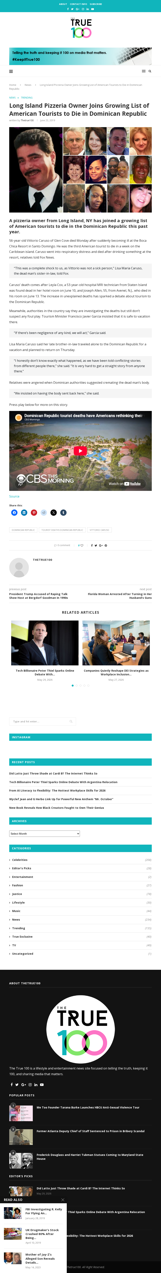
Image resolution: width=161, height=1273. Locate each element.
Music (81, 911)
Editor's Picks (81, 868)
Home (12, 85)
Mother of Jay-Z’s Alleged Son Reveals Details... (40, 1258)
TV (81, 945)
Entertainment (81, 877)
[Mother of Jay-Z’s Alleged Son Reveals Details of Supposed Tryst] (13, 1258)
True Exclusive (81, 936)
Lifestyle (81, 902)
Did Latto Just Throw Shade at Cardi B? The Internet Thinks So (53, 773)
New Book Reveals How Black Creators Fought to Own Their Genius (56, 808)
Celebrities (81, 860)
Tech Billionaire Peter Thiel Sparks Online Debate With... (45, 672)
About (63, 4)
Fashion (81, 885)
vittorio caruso (99, 529)
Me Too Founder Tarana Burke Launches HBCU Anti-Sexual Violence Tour (88, 1107)
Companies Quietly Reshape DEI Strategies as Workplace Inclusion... (116, 672)
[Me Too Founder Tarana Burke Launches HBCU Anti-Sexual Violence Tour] (21, 1113)
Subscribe (96, 4)
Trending (27, 97)
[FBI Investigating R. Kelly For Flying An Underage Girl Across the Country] (13, 1213)
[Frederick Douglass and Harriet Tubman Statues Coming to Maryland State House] (21, 1161)
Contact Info (78, 4)
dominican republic (23, 529)
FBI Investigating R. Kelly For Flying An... (44, 1211)
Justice (81, 894)
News (28, 85)
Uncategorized (81, 953)
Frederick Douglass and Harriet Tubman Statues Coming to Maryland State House (90, 1157)
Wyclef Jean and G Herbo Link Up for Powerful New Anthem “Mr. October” (61, 799)
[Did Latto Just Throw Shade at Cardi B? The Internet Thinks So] (21, 1194)
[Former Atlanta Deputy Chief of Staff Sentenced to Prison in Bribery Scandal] (21, 1137)
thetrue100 (27, 120)
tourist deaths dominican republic (62, 529)
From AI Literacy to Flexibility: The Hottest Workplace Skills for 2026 (57, 790)
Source (14, 496)
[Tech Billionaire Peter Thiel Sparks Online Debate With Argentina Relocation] (45, 643)
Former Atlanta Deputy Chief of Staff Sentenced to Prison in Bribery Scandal (91, 1131)
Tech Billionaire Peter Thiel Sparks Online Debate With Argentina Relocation (63, 782)
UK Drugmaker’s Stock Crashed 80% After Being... (42, 1234)
